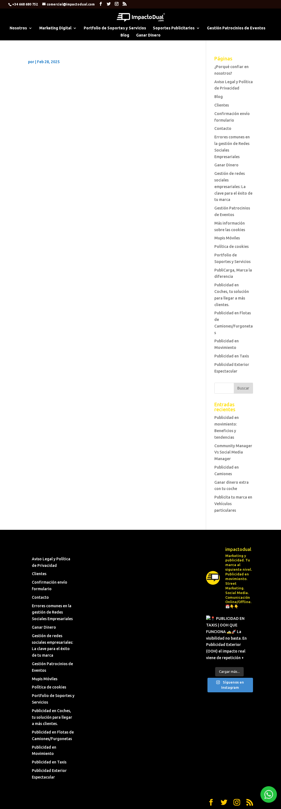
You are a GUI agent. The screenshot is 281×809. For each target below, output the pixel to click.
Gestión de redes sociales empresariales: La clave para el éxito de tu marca (233, 186)
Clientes (221, 105)
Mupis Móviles (227, 238)
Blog (124, 35)
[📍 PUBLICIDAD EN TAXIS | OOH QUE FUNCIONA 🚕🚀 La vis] (229, 638)
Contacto (222, 128)
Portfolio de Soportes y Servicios (115, 28)
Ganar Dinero (148, 35)
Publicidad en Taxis (231, 356)
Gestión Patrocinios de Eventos (236, 28)
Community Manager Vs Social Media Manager (233, 452)
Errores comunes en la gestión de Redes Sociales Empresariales (52, 612)
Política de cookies (231, 246)
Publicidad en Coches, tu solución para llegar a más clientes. (52, 717)
